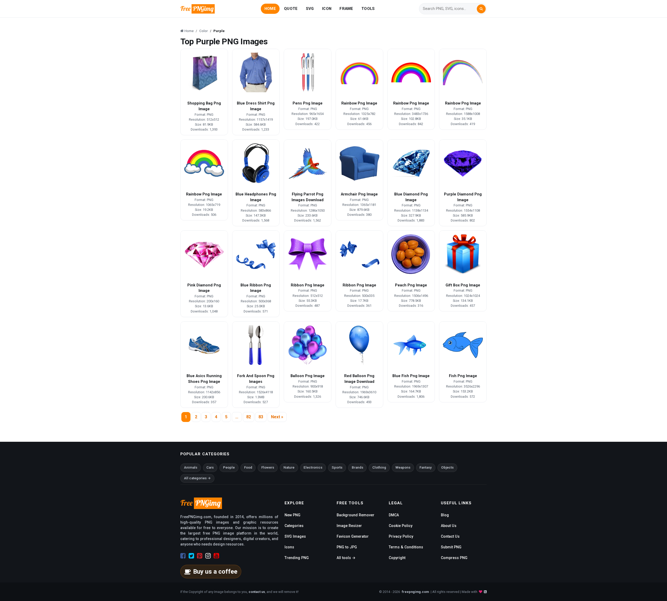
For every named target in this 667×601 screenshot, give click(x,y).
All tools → (346, 558)
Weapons (403, 467)
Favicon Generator (353, 536)
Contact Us (450, 536)
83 (260, 416)
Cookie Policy (400, 526)
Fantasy (425, 467)
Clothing (379, 467)
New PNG (292, 515)
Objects (447, 467)
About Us (448, 526)
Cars (210, 467)
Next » (277, 416)
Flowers (267, 467)
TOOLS (368, 8)
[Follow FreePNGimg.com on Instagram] (208, 556)
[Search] (481, 8)
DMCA (394, 515)
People (229, 467)
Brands (357, 467)
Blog (445, 515)
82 (248, 416)
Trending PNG (297, 558)
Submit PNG (451, 547)
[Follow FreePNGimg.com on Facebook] (183, 556)
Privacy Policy (401, 536)
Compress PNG (454, 558)
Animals (190, 467)
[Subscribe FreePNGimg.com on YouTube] (216, 556)
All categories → (197, 478)
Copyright (397, 558)
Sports (337, 467)
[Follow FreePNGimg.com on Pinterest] (199, 556)
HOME (270, 8)
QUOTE (291, 8)
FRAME (346, 8)
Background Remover (355, 515)
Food (248, 467)
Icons (289, 547)
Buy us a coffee (215, 571)
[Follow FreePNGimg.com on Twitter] (191, 556)
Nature (288, 467)
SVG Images (295, 536)
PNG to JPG (347, 547)
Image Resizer (349, 526)
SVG (310, 8)
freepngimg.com (415, 592)
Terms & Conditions (406, 547)
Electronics (313, 467)
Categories (294, 526)
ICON (326, 8)
